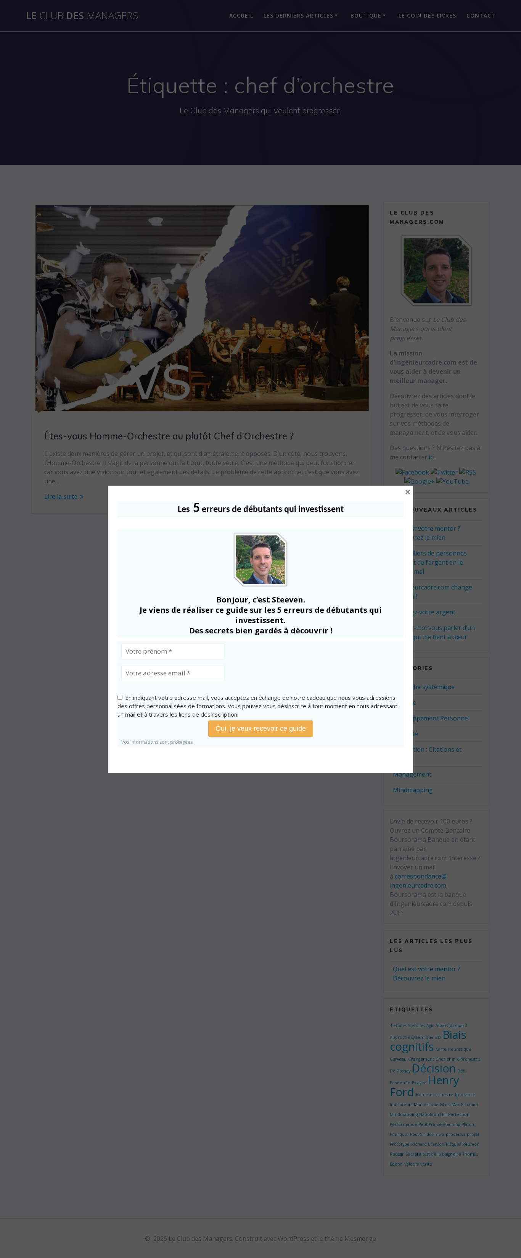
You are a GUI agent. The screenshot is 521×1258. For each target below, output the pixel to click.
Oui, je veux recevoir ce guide (260, 728)
